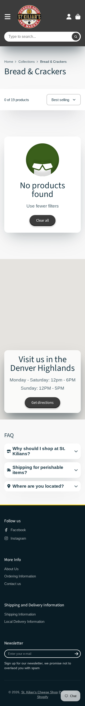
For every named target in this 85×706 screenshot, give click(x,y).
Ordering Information (20, 576)
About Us (11, 569)
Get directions (42, 402)
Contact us (12, 584)
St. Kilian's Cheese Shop (39, 692)
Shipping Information (20, 614)
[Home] (29, 16)
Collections (26, 61)
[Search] (76, 37)
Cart (78, 17)
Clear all (42, 220)
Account (69, 17)
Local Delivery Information (24, 622)
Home (8, 61)
